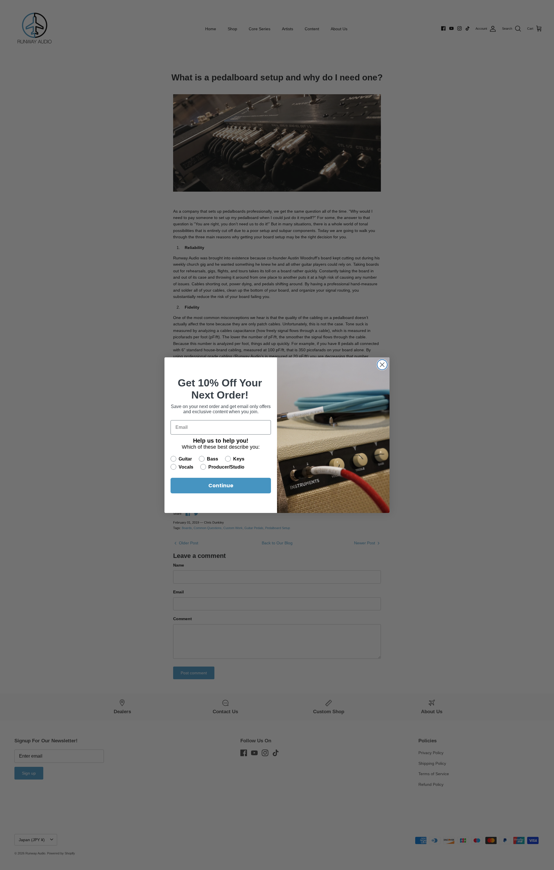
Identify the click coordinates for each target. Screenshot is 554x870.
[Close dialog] (382, 365)
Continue (220, 485)
